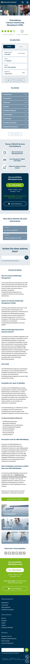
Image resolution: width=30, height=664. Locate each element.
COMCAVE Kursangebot (7, 609)
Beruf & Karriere (5, 641)
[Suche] (22, 2)
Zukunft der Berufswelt (7, 643)
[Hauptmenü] (27, 2)
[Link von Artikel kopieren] (24, 553)
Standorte (3, 620)
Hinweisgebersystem (7, 659)
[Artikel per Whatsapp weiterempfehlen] (5, 553)
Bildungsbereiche (5, 607)
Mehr (23, 72)
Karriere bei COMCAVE (7, 627)
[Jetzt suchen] (27, 650)
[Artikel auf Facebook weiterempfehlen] (13, 553)
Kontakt (3, 625)
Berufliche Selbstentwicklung (8, 638)
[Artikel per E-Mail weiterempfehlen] (9, 553)
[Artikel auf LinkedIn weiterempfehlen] (16, 553)
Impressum (5, 658)
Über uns (3, 618)
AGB (18, 658)
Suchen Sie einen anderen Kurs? (15, 250)
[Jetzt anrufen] (27, 657)
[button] (15, 185)
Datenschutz (12, 658)
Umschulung (4, 605)
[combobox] (12, 257)
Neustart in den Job (6, 636)
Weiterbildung (5, 602)
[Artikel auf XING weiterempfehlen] (20, 553)
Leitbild (3, 623)
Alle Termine (21, 53)
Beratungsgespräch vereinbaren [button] (15, 499)
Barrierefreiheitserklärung (20, 659)
